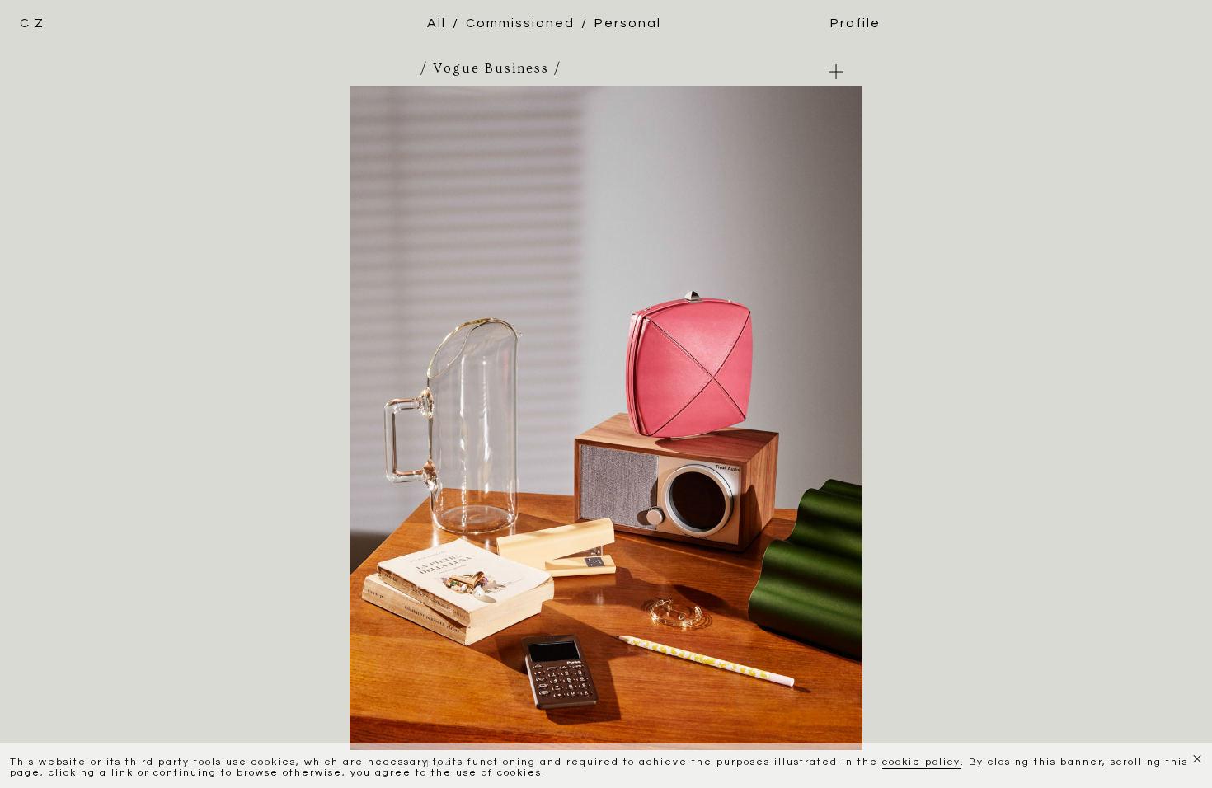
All (436, 23)
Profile (855, 23)
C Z (32, 23)
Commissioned (520, 23)
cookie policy (921, 762)
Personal (627, 23)
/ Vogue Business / (490, 68)
